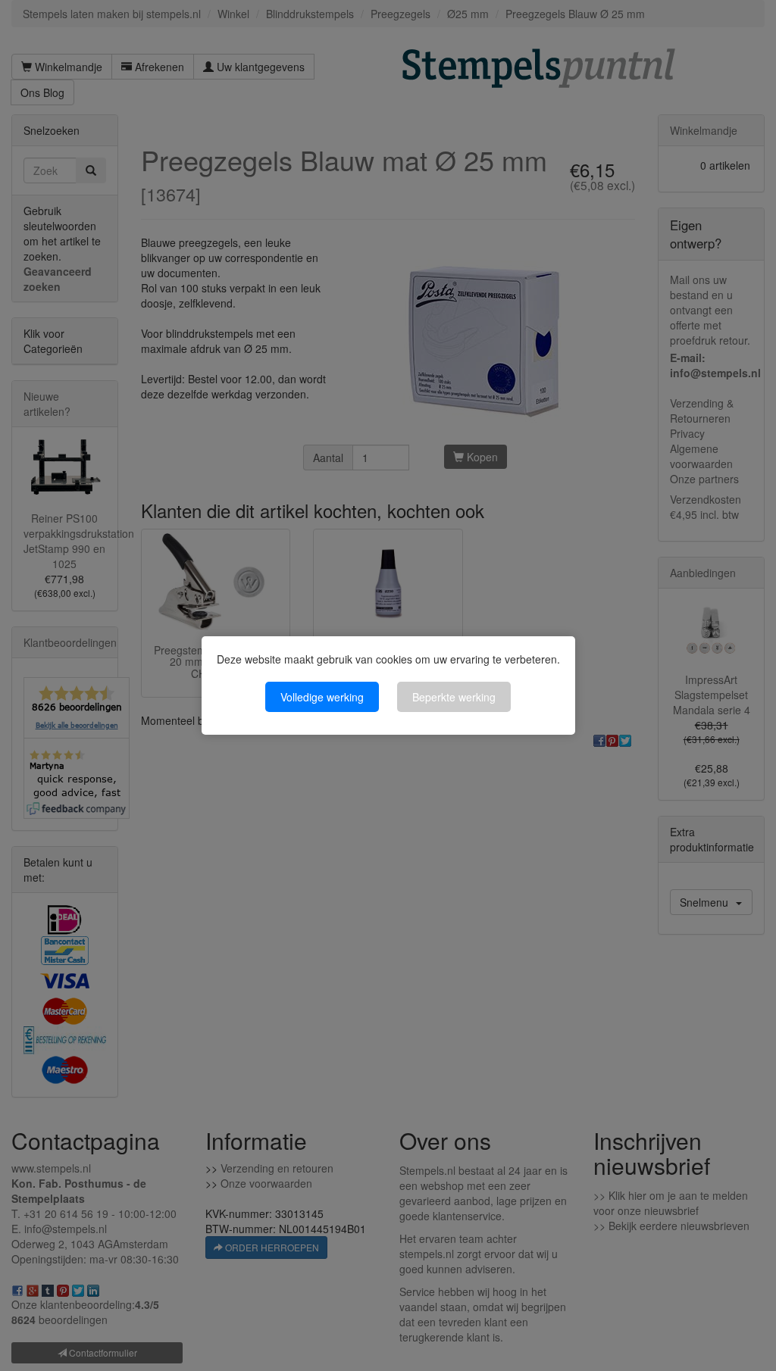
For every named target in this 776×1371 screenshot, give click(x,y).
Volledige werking (322, 696)
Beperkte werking (454, 696)
